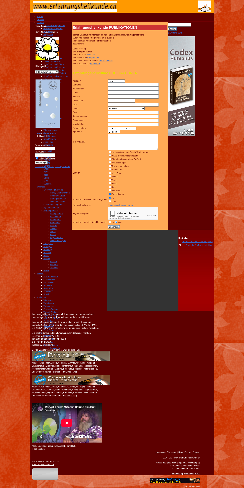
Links (180, 452)
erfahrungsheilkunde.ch (43, 464)
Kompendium (93, 58)
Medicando (95, 64)
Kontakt (187, 452)
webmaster (177, 474)
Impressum (160, 452)
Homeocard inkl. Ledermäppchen (197, 241)
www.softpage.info (192, 474)
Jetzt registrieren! (62, 166)
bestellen (40, 449)
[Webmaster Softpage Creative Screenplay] (175, 482)
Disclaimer (172, 452)
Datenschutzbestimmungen (120, 205)
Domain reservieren (192, 486)
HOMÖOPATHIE (106, 61)
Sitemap (196, 452)
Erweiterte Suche (176, 33)
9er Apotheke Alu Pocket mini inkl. (197, 245)
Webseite (91, 55)
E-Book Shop (71, 372)
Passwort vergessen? (44, 166)
